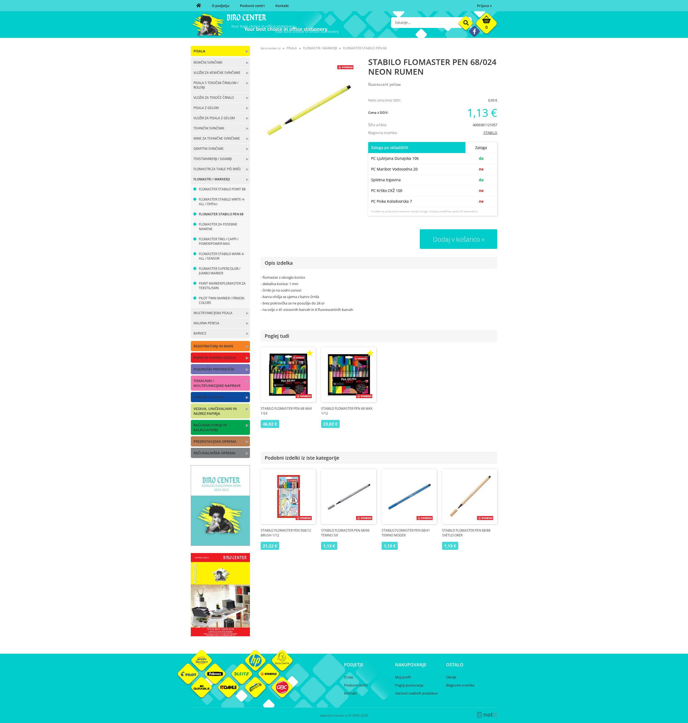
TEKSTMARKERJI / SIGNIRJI (213, 159)
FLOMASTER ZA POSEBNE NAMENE (218, 226)
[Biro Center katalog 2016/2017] (220, 635)
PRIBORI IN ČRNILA (209, 397)
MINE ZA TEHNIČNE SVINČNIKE (217, 138)
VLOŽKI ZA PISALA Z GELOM (214, 118)
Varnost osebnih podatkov (416, 693)
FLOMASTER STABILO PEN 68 (221, 214)
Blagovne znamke (460, 685)
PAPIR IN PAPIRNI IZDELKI (215, 357)
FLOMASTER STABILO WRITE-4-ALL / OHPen (222, 201)
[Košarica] (486, 24)
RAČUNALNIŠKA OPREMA (214, 452)
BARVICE (200, 333)
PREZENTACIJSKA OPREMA (215, 441)
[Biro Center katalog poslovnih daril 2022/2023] (220, 544)
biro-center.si (271, 48)
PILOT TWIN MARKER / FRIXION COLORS (221, 300)
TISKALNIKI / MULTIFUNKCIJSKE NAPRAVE (217, 383)
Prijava (484, 5)
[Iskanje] (466, 23)
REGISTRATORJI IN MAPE (213, 346)
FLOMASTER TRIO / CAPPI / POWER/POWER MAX (218, 241)
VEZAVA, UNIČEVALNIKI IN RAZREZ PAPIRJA (215, 411)
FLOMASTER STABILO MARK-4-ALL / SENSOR (222, 256)
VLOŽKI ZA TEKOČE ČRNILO (214, 97)
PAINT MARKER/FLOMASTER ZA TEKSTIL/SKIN (222, 285)
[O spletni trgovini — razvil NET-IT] (487, 715)
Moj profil (403, 677)
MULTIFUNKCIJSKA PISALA (213, 313)
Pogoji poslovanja (409, 685)
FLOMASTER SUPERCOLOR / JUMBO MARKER (219, 270)
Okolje (451, 677)
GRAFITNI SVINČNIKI (208, 148)
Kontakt (282, 5)
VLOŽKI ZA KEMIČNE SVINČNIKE (217, 72)
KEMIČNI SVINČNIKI (208, 62)
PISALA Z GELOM (206, 108)
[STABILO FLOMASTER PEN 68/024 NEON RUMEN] (309, 109)
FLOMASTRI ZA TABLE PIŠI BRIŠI (217, 169)
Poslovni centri (252, 5)
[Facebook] (474, 31)
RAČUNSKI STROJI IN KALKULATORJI (210, 427)
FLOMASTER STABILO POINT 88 (222, 189)
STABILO (490, 132)
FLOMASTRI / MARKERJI (212, 179)
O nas (348, 677)
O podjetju (220, 5)
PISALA (199, 51)
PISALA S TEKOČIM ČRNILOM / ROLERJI (216, 85)
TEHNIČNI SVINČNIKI (209, 128)
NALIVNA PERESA (206, 323)
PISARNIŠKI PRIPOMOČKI (214, 369)
